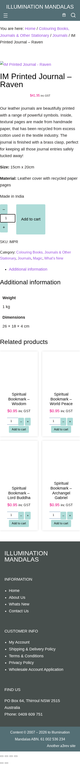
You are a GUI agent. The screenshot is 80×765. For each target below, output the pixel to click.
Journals (60, 35)
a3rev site (68, 746)
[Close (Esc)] (16, 756)
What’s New (53, 258)
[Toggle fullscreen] (6, 756)
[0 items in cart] (64, 15)
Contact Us (19, 611)
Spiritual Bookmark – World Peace (61, 399)
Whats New (19, 604)
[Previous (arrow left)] (2, 763)
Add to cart (30, 219)
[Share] (11, 756)
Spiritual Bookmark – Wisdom (19, 399)
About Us (17, 597)
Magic (37, 258)
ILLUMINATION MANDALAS (40, 7)
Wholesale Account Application (36, 669)
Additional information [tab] (28, 269)
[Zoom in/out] (2, 756)
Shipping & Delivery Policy (32, 649)
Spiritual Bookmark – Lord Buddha (19, 493)
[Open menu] (5, 15)
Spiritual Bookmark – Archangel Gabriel (61, 490)
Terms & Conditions (26, 656)
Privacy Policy (21, 662)
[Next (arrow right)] (6, 763)
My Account (19, 642)
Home (30, 28)
